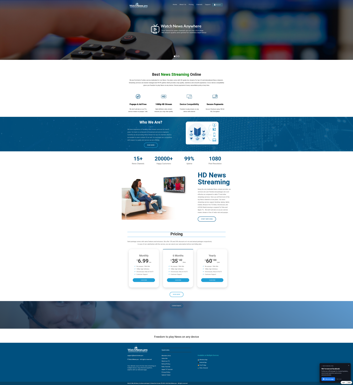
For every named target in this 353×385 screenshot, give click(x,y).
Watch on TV (166, 361)
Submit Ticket (166, 375)
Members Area (166, 355)
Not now (339, 379)
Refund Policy (166, 364)
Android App (203, 362)
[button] (346, 382)
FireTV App (203, 365)
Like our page (329, 379)
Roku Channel (204, 368)
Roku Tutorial (166, 367)
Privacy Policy (166, 372)
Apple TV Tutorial (167, 369)
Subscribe (164, 358)
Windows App (203, 359)
